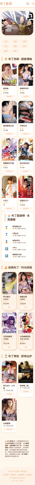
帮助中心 (14, 475)
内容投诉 (29, 475)
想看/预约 (9, 96)
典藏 (9, 307)
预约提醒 (9, 394)
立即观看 (8, 30)
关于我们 (6, 475)
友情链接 (21, 475)
